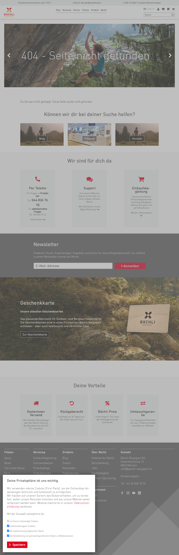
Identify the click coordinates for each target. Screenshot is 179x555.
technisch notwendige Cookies (24, 521)
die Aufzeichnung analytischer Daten (27, 531)
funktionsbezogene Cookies (22, 526)
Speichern (19, 544)
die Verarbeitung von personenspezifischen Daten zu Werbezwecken (41, 536)
